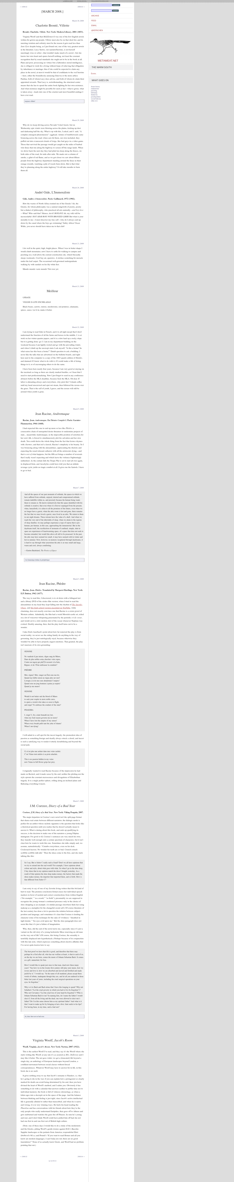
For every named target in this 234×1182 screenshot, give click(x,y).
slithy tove (94, 101)
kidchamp (94, 93)
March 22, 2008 (78, 327)
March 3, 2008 (78, 1035)
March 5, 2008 (78, 579)
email (94, 25)
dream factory (95, 87)
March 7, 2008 (78, 487)
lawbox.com (67, 1)
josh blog (94, 91)
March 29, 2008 (78, 120)
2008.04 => (81, 7)
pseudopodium (95, 97)
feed (93, 21)
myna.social (82, 1)
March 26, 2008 (78, 187)
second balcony (96, 99)
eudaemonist (95, 89)
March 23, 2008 (78, 243)
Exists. (94, 74)
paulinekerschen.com (99, 1)
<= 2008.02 (23, 7)
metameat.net (108, 60)
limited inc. (94, 95)
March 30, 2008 (78, 20)
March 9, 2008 (78, 409)
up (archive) (52, 1161)
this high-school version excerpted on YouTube (50, 607)
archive (95, 16)
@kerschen (97, 30)
